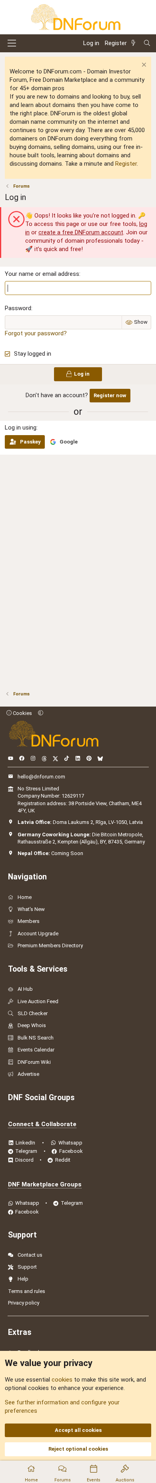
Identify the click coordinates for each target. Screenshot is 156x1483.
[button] (40, 713)
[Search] (147, 43)
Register (126, 163)
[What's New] (135, 43)
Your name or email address (42, 273)
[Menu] (11, 43)
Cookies (22, 713)
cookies (62, 1379)
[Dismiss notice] (143, 65)
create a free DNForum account (80, 232)
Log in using (20, 427)
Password (18, 308)
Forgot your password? (36, 333)
